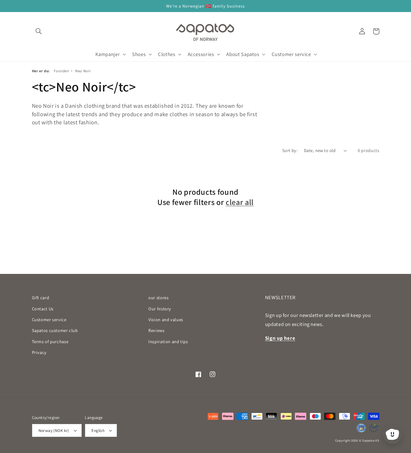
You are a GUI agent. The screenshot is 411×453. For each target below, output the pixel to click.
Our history (159, 309)
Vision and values (165, 319)
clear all (240, 202)
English (97, 430)
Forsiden (61, 70)
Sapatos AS (370, 440)
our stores (158, 297)
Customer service (49, 319)
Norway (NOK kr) (54, 430)
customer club (55, 330)
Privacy (39, 352)
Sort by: (290, 150)
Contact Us (43, 309)
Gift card (40, 297)
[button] (39, 31)
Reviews (156, 330)
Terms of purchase (50, 341)
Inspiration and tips (168, 341)
